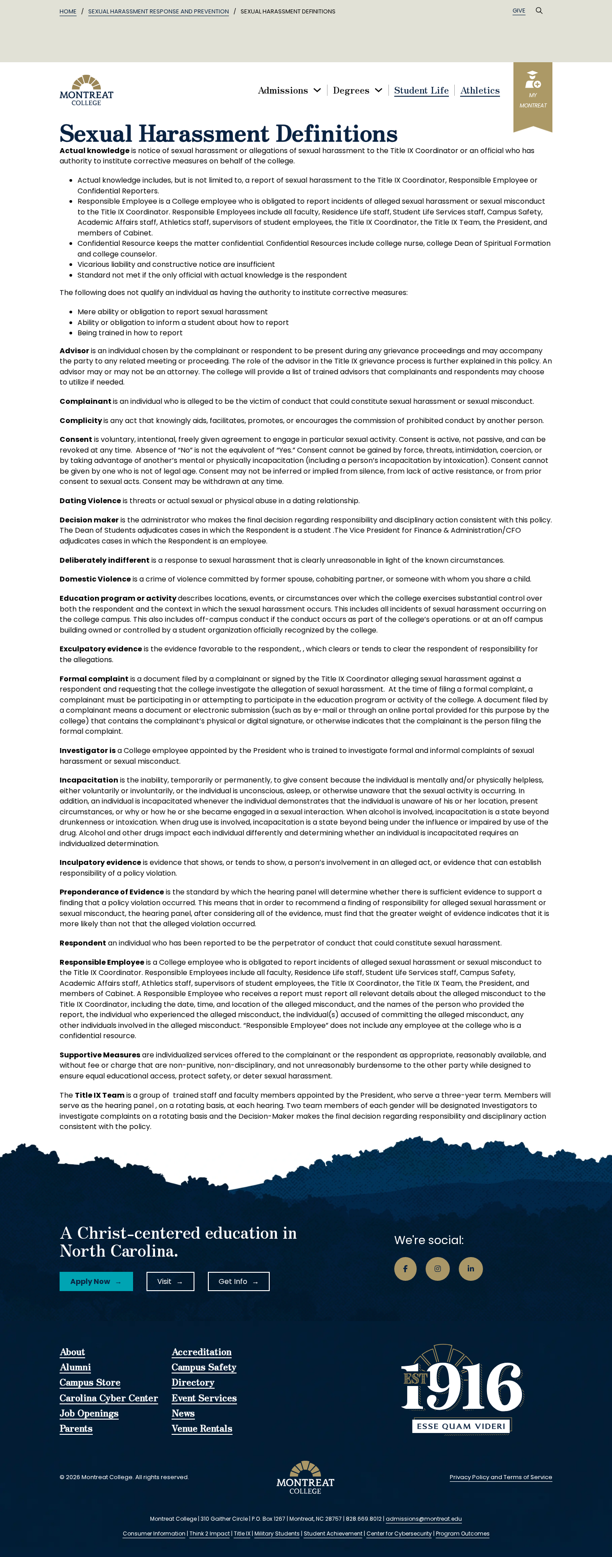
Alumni (75, 1367)
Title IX (242, 1533)
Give (519, 10)
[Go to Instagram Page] (438, 1269)
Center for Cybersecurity (399, 1533)
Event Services (204, 1398)
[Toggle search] (539, 10)
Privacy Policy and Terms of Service (501, 1477)
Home (68, 11)
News (183, 1413)
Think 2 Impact (210, 1533)
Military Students (277, 1533)
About (72, 1352)
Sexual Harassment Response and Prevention (158, 11)
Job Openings (89, 1413)
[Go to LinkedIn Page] (471, 1269)
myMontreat (533, 100)
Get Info (233, 1281)
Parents (76, 1428)
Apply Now (90, 1281)
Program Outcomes (463, 1533)
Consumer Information (154, 1533)
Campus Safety (204, 1367)
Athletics (480, 90)
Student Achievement (333, 1533)
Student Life (421, 90)
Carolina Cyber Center (109, 1398)
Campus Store (90, 1382)
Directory (193, 1382)
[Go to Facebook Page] (405, 1269)
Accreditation (202, 1352)
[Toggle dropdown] (317, 90)
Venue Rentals (202, 1428)
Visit (164, 1281)
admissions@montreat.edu (424, 1519)
